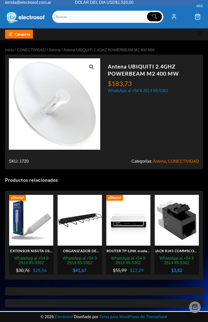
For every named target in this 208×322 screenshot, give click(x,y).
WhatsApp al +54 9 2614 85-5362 (138, 91)
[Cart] (198, 17)
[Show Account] (174, 16)
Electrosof (64, 317)
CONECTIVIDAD (31, 50)
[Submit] (154, 16)
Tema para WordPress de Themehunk (133, 317)
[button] (91, 67)
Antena (54, 50)
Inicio (9, 50)
